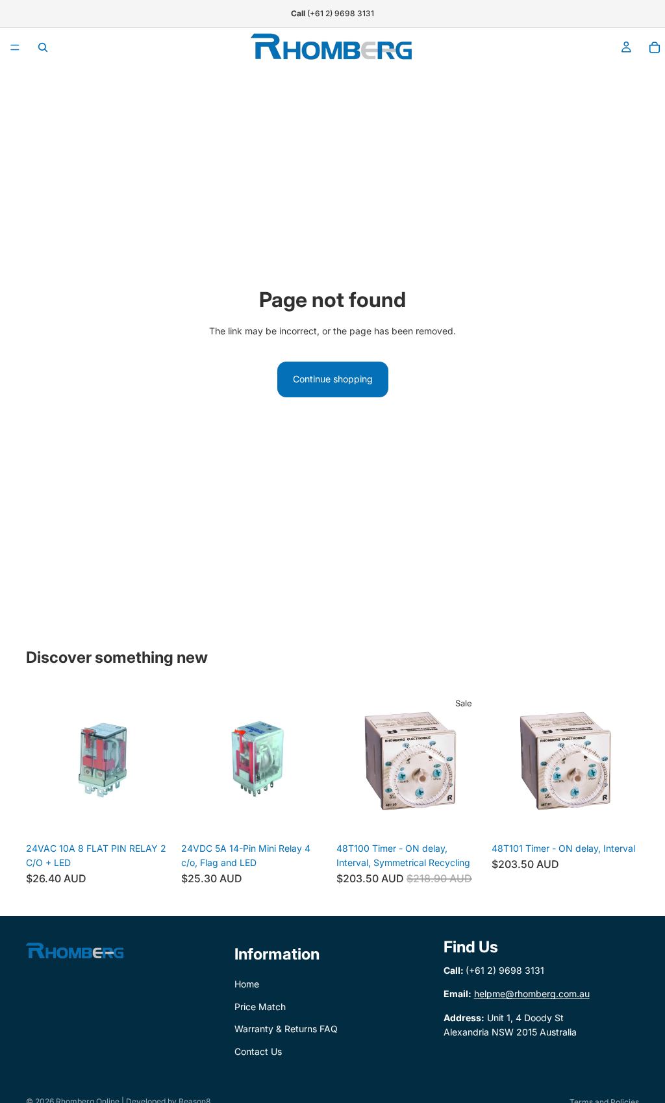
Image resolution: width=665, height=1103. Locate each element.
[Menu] (15, 47)
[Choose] (463, 816)
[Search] (43, 47)
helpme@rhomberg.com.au (532, 994)
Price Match (260, 1006)
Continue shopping (333, 378)
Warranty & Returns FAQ (286, 1029)
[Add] (153, 816)
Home (246, 984)
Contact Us (258, 1051)
